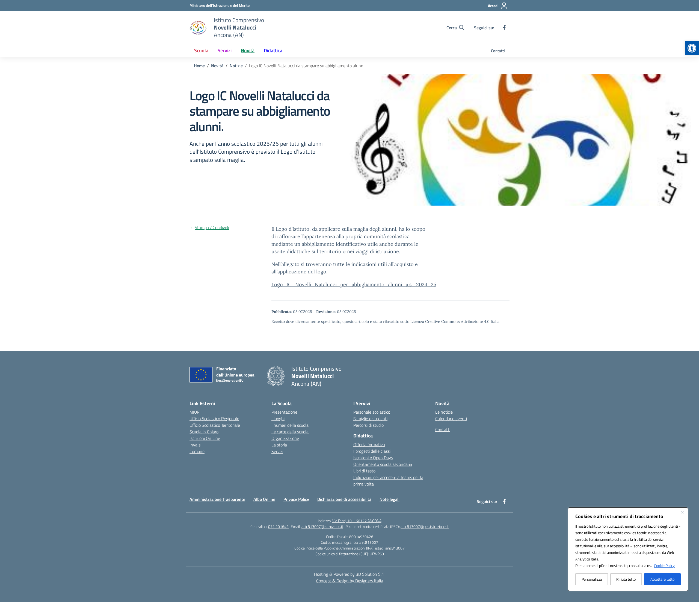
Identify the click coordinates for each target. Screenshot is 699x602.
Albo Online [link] (264, 499)
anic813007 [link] (368, 542)
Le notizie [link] (444, 412)
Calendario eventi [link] (451, 418)
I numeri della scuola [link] (290, 425)
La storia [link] (279, 445)
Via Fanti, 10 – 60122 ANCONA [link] (356, 521)
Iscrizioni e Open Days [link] (373, 457)
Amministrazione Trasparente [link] (217, 499)
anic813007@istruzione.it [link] (322, 526)
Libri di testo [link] (364, 470)
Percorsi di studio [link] (368, 425)
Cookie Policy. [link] (664, 565)
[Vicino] (682, 512)
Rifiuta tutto (626, 579)
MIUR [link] (194, 412)
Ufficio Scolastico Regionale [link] (214, 418)
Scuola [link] (201, 50)
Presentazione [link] (284, 412)
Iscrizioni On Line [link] (204, 438)
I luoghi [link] (278, 418)
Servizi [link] (225, 50)
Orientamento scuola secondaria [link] (382, 464)
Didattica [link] (273, 50)
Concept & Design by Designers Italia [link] (349, 580)
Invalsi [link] (195, 445)
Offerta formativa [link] (369, 444)
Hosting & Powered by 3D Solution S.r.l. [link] (349, 574)
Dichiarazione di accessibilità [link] (344, 499)
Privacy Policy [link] (296, 499)
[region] (628, 549)
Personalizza (592, 579)
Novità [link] (247, 50)
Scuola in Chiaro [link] (203, 431)
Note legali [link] (389, 499)
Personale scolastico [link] (371, 412)
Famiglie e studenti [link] (370, 418)
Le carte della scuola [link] (290, 431)
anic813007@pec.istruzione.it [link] (425, 526)
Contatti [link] (498, 51)
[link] (692, 48)
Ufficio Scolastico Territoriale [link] (214, 425)
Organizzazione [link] (285, 438)
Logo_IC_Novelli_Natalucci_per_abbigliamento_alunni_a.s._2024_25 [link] (353, 284)
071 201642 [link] (278, 526)
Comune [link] (197, 451)
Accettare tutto (662, 579)
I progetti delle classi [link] (371, 451)
